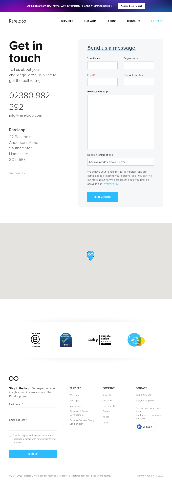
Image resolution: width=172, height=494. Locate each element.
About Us (107, 395)
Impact (105, 422)
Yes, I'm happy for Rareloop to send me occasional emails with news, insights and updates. (34, 439)
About (112, 21)
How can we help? (98, 91)
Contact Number (134, 75)
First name (16, 404)
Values (105, 416)
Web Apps (75, 400)
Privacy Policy (110, 184)
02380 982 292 (29, 100)
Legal (159, 475)
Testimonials (108, 405)
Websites (74, 395)
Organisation (131, 58)
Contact (157, 21)
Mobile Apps (76, 405)
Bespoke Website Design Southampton (82, 422)
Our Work (90, 21)
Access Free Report (131, 6)
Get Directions (18, 173)
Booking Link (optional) (100, 155)
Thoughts (134, 21)
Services (67, 21)
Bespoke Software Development (79, 413)
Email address (18, 420)
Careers (106, 411)
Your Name (94, 58)
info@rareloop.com (25, 115)
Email (91, 75)
